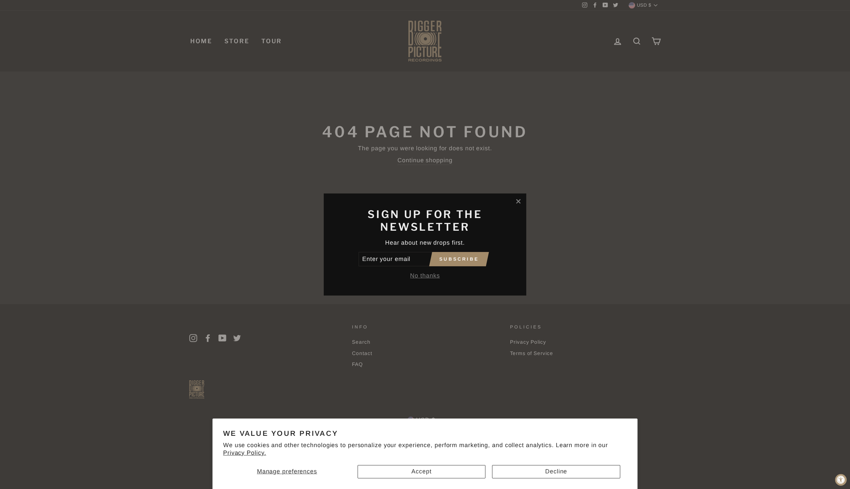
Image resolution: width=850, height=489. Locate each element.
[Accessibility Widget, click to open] (841, 480)
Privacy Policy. (244, 452)
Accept (421, 471)
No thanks (425, 275)
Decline (556, 471)
